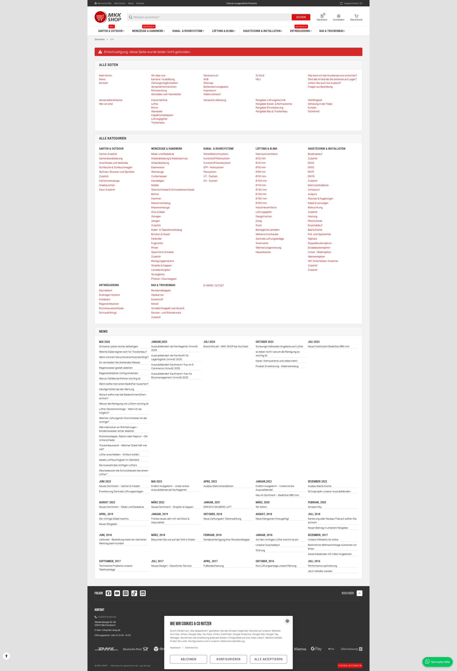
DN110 (311, 176)
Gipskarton (157, 294)
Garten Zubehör (108, 154)
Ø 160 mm (261, 203)
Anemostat (262, 243)
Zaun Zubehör (107, 189)
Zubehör (104, 176)
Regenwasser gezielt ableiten (116, 367)
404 (112, 39)
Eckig (259, 220)
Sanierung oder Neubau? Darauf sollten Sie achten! (332, 520)
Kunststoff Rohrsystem (217, 158)
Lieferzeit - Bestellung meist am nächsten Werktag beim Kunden (122, 541)
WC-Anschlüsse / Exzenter (323, 261)
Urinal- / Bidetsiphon (319, 252)
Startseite (100, 39)
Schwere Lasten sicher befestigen (118, 346)
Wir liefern (261, 507)
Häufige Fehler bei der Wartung (116, 389)
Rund (259, 225)
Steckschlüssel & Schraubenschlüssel (172, 189)
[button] (359, 593)
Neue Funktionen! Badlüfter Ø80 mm (328, 346)
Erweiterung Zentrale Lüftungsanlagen (121, 491)
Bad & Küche (315, 229)
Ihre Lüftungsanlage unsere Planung (276, 565)
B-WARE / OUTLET (214, 285)
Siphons (312, 238)
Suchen (301, 17)
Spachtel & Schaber (162, 252)
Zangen (155, 220)
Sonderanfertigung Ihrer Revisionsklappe (227, 539)
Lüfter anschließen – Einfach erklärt (119, 454)
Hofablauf (104, 299)
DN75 (311, 171)
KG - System (211, 180)
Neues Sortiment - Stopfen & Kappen (172, 507)
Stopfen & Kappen (161, 265)
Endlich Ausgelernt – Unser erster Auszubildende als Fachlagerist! (170, 487)
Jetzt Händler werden (320, 571)
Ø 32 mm (261, 158)
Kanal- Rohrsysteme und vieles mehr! (277, 360)
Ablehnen (188, 659)
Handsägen (157, 180)
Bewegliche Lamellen (268, 229)
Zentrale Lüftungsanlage (270, 238)
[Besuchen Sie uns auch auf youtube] (117, 593)
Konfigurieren (228, 659)
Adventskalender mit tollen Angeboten (330, 554)
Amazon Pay (315, 507)
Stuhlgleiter (158, 274)
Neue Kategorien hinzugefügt (272, 518)
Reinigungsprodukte (162, 261)
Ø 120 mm (261, 189)
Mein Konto (119, 3)
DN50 (311, 167)
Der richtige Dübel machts (114, 518)
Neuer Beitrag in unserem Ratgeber (328, 527)
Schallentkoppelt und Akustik (167, 308)
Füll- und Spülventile (319, 234)
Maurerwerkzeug (160, 203)
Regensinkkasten (109, 303)
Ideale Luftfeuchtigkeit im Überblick (119, 459)
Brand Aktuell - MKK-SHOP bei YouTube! (226, 346)
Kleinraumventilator (267, 154)
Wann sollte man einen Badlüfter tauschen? (124, 383)
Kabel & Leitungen (318, 203)
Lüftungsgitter (264, 212)
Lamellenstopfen (160, 269)
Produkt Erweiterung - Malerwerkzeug (277, 366)
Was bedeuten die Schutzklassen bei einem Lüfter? (123, 472)
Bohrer (155, 194)
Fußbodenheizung (214, 565)
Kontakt (140, 3)
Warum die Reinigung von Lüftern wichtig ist (124, 403)
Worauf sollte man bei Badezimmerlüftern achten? (122, 396)
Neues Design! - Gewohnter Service (171, 565)
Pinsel (154, 247)
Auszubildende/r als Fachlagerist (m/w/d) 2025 (174, 348)
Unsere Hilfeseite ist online (323, 539)
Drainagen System (109, 294)
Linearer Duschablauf (268, 545)
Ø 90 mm (261, 176)
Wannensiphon (316, 256)
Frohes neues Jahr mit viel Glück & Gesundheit (170, 520)
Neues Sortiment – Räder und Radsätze (121, 507)
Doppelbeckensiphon (320, 243)
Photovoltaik (315, 220)
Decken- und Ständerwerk (166, 312)
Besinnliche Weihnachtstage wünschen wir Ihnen (332, 546)
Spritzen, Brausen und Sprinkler (117, 171)
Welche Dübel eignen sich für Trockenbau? (123, 351)
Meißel (155, 185)
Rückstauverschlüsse (111, 308)
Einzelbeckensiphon (319, 247)
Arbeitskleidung (160, 162)
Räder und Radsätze (162, 154)
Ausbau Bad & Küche (319, 486)
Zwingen (156, 216)
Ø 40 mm (261, 162)
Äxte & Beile (158, 212)
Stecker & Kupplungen (320, 198)
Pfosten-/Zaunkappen (164, 278)
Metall (154, 303)
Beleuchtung (315, 207)
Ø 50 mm (261, 167)
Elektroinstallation (318, 185)
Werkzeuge (157, 171)
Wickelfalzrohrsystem (216, 154)
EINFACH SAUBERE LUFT (218, 507)
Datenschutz (191, 647)
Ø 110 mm (261, 185)
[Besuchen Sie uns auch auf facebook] (108, 593)
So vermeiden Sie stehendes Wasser (119, 362)
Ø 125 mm (261, 194)
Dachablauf (105, 290)
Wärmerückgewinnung (268, 247)
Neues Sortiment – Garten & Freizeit (119, 486)
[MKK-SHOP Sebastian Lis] (108, 17)
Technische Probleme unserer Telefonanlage (116, 567)
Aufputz (312, 194)
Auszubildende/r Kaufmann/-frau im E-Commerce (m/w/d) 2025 (173, 366)
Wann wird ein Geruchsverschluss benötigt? (124, 357)
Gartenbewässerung (110, 158)
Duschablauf (315, 225)
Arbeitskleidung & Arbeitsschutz (169, 158)
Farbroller (156, 238)
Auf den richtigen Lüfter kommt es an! (277, 539)
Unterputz (314, 189)
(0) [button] (353, 3)
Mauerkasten (263, 252)
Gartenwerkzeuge (109, 180)
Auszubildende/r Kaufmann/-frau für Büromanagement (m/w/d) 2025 (171, 375)
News (131, 3)
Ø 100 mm (261, 180)
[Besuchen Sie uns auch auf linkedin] (143, 593)
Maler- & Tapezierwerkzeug (166, 229)
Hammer (156, 198)
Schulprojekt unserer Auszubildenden (329, 491)
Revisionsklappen (161, 290)
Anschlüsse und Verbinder (113, 162)
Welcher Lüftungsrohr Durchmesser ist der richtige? (123, 419)
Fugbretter (157, 243)
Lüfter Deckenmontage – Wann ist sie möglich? (120, 410)
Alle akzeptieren (268, 659)
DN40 (311, 162)
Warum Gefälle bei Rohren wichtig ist (120, 378)
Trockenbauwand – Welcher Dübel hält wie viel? (123, 447)
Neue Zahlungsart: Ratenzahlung (222, 518)
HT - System (211, 176)
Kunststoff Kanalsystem (217, 162)
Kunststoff (157, 299)
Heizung (312, 216)
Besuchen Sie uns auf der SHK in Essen (173, 539)
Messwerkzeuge (160, 207)
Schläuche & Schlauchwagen (115, 167)
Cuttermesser (159, 176)
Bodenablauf (315, 154)
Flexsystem (210, 171)
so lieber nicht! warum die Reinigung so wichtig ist (278, 353)
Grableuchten (107, 185)
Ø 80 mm (261, 171)
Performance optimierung (322, 565)
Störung (260, 550)
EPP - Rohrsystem (214, 167)
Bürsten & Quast (160, 234)
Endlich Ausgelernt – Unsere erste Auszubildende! (275, 487)
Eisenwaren (157, 167)
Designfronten (264, 216)
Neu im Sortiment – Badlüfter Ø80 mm (277, 495)
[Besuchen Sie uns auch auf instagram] (126, 593)
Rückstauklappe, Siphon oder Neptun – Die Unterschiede (123, 438)
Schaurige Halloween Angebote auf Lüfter (279, 346)
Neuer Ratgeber (108, 524)
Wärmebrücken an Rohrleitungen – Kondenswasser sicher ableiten (118, 429)
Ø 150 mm (261, 198)
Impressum (175, 647)
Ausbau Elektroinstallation (218, 486)
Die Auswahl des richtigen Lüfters (118, 465)
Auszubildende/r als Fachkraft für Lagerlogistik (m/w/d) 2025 (170, 357)
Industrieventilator (266, 207)
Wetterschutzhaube (267, 234)
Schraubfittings (108, 312)
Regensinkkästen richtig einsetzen (118, 373)
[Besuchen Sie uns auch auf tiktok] (134, 593)
